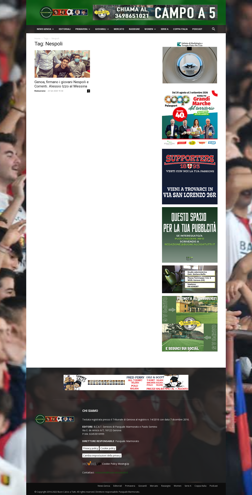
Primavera (81, 29)
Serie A (164, 29)
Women (149, 29)
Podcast (197, 29)
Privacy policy (90, 448)
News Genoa (44, 29)
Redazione (39, 91)
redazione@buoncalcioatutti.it (111, 472)
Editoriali (65, 29)
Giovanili (100, 29)
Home (37, 38)
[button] (213, 29)
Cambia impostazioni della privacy (102, 455)
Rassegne (134, 29)
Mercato (119, 29)
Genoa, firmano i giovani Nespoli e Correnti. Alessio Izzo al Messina (61, 84)
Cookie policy (107, 448)
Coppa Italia (180, 29)
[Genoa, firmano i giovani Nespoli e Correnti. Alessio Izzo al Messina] (62, 64)
